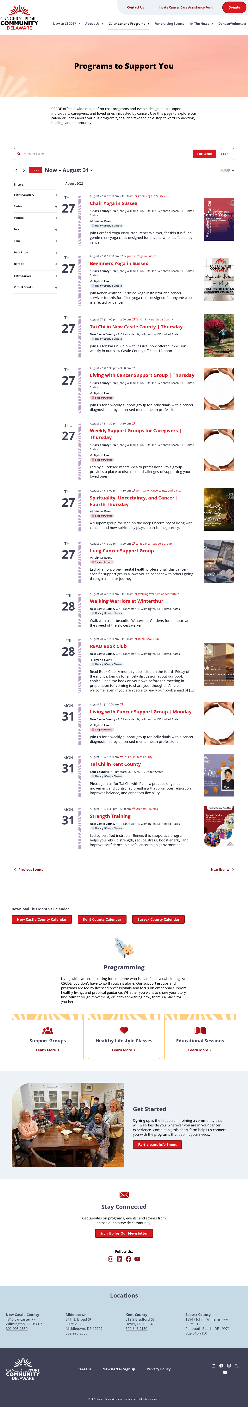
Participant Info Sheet (157, 1144)
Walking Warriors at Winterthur (126, 601)
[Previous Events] (16, 170)
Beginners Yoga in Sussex (119, 263)
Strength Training (110, 816)
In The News (202, 24)
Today (35, 170)
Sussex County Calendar (158, 919)
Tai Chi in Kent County (115, 764)
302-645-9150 (136, 1328)
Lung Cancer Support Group (122, 550)
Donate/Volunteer (232, 24)
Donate (234, 7)
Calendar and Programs (129, 24)
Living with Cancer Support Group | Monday (141, 711)
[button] (226, 170)
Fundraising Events (169, 24)
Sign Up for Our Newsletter (124, 1233)
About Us (94, 24)
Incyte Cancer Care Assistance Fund (186, 7)
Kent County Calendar (102, 919)
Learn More (46, 1050)
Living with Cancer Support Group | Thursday (142, 375)
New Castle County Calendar (42, 919)
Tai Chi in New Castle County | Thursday (136, 326)
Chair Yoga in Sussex (113, 203)
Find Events (204, 154)
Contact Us (135, 7)
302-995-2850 (17, 1328)
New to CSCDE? (67, 24)
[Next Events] (24, 170)
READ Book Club (108, 646)
